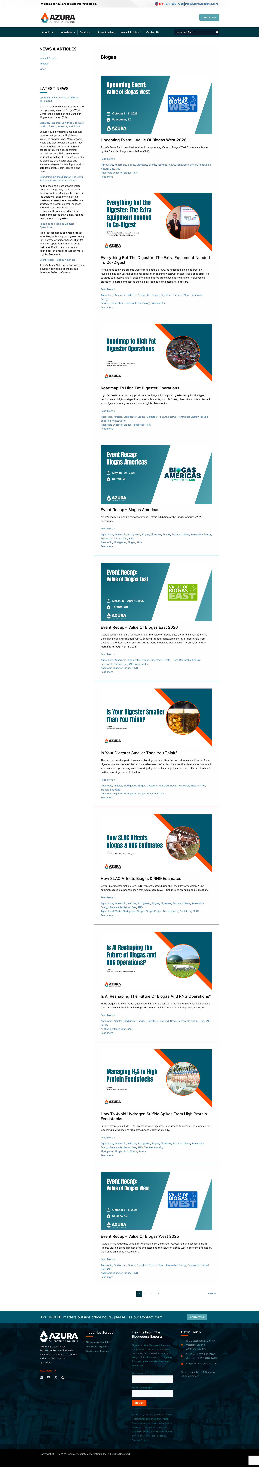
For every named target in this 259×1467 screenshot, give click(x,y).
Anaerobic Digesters (97, 1346)
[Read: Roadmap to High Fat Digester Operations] (156, 352)
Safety (104, 1024)
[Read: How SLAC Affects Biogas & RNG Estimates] (156, 843)
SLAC (196, 911)
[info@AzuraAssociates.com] (199, 1363)
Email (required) (142, 1387)
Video (43, 68)
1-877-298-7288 (173, 3)
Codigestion (117, 303)
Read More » (108, 159)
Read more (107, 177)
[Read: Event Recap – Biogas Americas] (156, 474)
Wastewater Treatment (98, 1351)
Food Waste (130, 1151)
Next (212, 1293)
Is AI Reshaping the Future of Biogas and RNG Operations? (156, 996)
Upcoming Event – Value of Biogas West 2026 (143, 140)
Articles (44, 63)
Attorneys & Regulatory (99, 1342)
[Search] (217, 32)
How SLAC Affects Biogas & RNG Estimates (141, 878)
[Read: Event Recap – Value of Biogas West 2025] (156, 1200)
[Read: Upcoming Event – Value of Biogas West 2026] (156, 104)
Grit (162, 793)
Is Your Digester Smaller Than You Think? (139, 753)
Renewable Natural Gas (114, 538)
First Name (139, 1373)
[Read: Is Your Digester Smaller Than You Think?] (156, 717)
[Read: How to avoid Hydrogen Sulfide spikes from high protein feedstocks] (156, 1078)
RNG (118, 168)
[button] (209, 17)
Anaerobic (120, 164)
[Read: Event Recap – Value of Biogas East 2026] (156, 591)
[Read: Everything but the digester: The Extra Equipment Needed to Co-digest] (156, 222)
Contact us (197, 1317)
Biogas (131, 164)
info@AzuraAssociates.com (201, 3)
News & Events (48, 58)
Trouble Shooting (110, 789)
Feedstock (131, 303)
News (172, 164)
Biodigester (143, 295)
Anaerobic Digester (111, 172)
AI (102, 1028)
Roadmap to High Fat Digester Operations (140, 388)
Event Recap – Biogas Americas (57, 259)
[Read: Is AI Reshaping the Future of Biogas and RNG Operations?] (156, 960)
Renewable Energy (186, 164)
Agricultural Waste (111, 911)
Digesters (141, 164)
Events (152, 164)
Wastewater (158, 303)
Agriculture (107, 164)
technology (144, 303)
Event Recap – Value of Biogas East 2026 (139, 627)
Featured (162, 164)
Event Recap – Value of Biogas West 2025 (140, 1236)
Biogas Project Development (162, 911)
